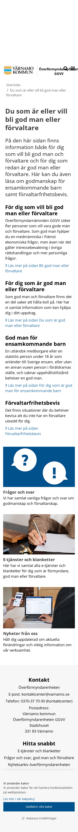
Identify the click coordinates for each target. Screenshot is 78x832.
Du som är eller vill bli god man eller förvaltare (37, 119)
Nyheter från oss (20, 633)
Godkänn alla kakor (39, 807)
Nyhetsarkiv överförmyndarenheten (39, 764)
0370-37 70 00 (33, 701)
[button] (72, 69)
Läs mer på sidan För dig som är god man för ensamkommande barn (39, 388)
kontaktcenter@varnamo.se (45, 694)
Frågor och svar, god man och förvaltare (39, 757)
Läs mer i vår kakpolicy (19, 799)
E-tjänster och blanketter (29, 559)
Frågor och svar (19, 492)
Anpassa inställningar (41, 818)
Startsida (13, 85)
